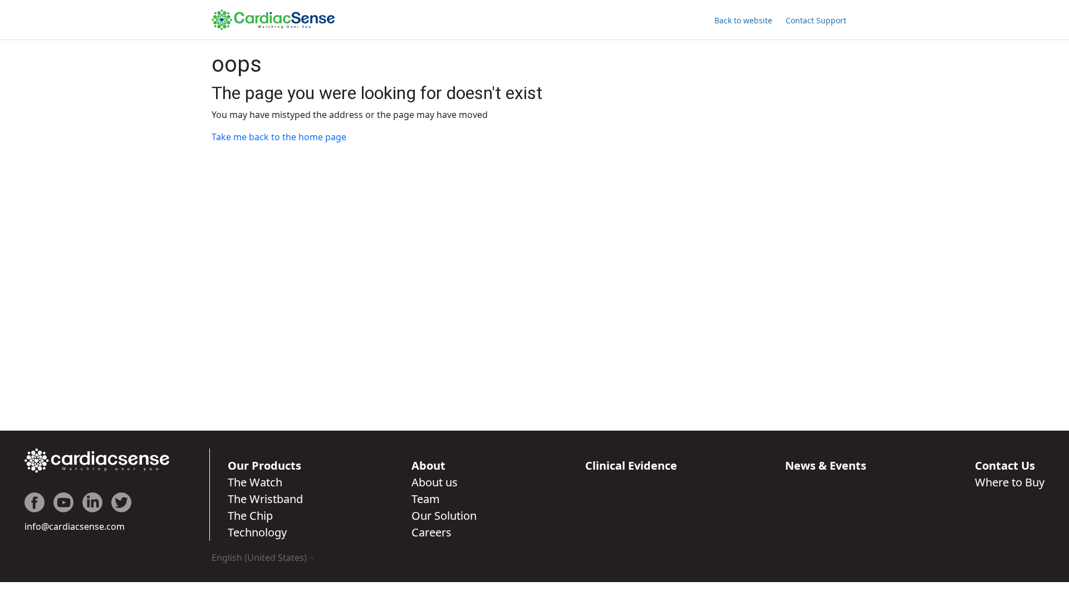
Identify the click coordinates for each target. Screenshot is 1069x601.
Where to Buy (1010, 482)
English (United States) (260, 557)
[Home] (273, 19)
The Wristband (265, 498)
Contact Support (816, 20)
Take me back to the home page (279, 137)
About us (434, 482)
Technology (257, 532)
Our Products (264, 465)
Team (425, 498)
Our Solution (444, 515)
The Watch (255, 482)
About (428, 465)
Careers (431, 532)
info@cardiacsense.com (74, 526)
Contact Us (1005, 465)
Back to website (743, 20)
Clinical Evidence (631, 465)
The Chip (250, 515)
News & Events (825, 465)
